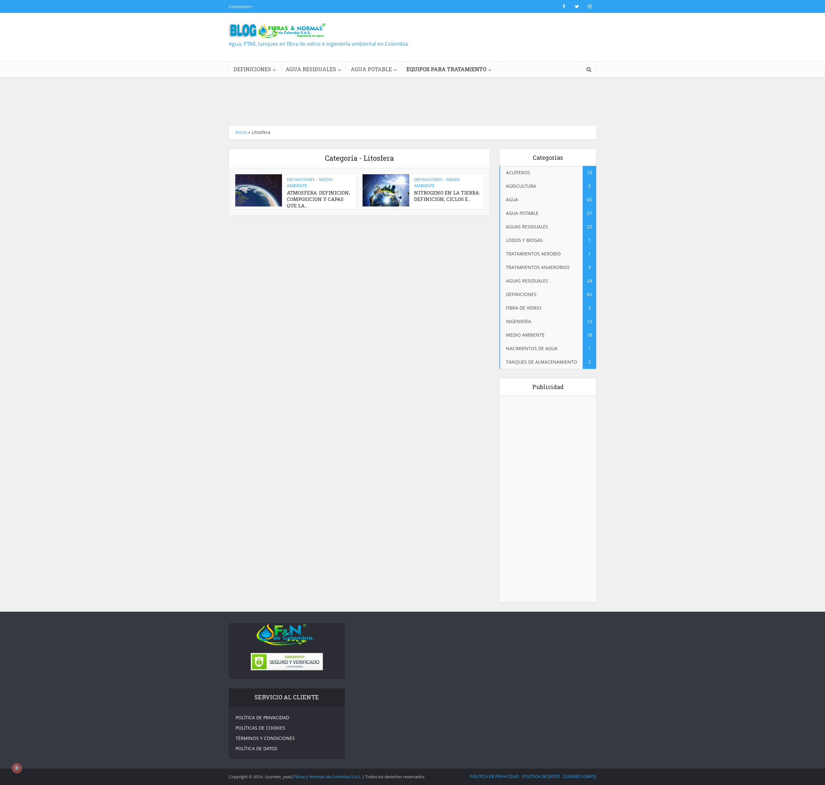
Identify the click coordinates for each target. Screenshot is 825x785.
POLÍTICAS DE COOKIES (260, 728)
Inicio (241, 132)
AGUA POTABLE (371, 69)
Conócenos (239, 6)
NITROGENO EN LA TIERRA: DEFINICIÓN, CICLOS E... (447, 195)
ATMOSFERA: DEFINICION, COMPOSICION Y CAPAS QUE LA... (318, 199)
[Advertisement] (479, 42)
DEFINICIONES (252, 69)
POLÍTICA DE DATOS (256, 748)
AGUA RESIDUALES (311, 69)
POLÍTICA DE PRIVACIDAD (262, 717)
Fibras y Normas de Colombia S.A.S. (327, 777)
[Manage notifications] (17, 768)
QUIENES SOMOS (579, 776)
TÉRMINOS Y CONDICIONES (265, 738)
